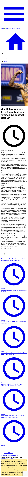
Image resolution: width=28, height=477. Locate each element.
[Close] (26, 461)
